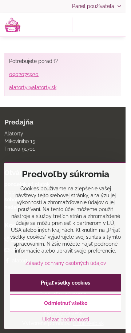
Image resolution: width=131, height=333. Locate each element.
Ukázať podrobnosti (65, 319)
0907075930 (24, 74)
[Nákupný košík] (99, 24)
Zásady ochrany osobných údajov (65, 263)
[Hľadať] (81, 24)
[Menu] (117, 24)
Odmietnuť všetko (65, 303)
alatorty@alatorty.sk (32, 87)
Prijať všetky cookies (65, 283)
